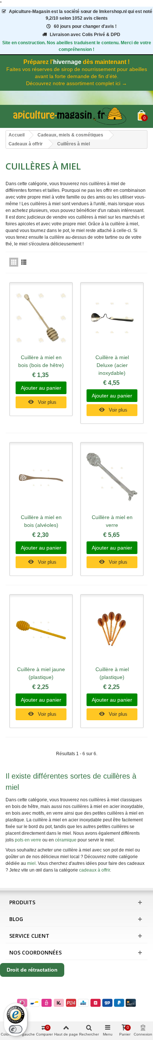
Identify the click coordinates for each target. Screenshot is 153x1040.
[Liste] (23, 262)
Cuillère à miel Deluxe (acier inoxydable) (112, 365)
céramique (65, 840)
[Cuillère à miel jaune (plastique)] (41, 629)
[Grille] (13, 262)
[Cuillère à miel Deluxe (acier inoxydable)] (112, 318)
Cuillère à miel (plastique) (112, 673)
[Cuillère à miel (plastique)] (112, 629)
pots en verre (28, 840)
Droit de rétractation (32, 970)
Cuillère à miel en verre (112, 521)
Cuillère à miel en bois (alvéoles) (41, 521)
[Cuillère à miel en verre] (112, 477)
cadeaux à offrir (94, 870)
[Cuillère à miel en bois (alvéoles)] (41, 477)
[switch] (15, 1029)
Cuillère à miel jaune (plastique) (41, 673)
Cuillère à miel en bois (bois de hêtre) (41, 361)
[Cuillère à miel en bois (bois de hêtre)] (41, 318)
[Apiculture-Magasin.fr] (72, 116)
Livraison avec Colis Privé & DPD (85, 34)
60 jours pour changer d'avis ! (85, 26)
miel (31, 863)
